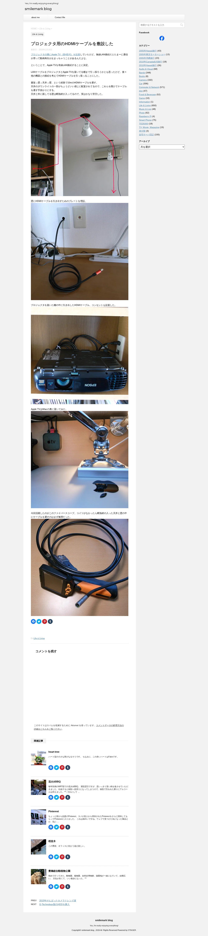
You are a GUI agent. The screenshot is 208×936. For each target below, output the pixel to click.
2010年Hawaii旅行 (148, 65)
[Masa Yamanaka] (161, 39)
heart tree (53, 752)
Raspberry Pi (145, 116)
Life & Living (39, 638)
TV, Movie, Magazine (149, 127)
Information (144, 102)
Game (142, 98)
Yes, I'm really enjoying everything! (104, 926)
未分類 (142, 131)
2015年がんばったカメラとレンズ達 (57, 900)
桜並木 (52, 841)
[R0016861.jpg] (79, 459)
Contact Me (60, 17)
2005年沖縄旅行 (147, 58)
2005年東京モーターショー (152, 54)
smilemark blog (38, 9)
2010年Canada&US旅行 (150, 61)
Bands (142, 72)
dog (141, 91)
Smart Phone (145, 120)
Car (141, 83)
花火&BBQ (54, 781)
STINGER (132, 930)
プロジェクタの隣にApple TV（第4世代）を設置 (55, 54)
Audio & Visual (146, 69)
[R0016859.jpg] (79, 567)
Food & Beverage (147, 94)
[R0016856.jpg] (79, 355)
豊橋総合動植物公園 (59, 871)
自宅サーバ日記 (146, 134)
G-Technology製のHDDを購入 (54, 904)
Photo (142, 112)
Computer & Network (149, 87)
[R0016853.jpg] (79, 251)
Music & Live (145, 109)
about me (35, 17)
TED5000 (143, 123)
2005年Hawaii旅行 (148, 51)
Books (142, 76)
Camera (143, 80)
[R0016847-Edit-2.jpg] (79, 194)
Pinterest (53, 811)
